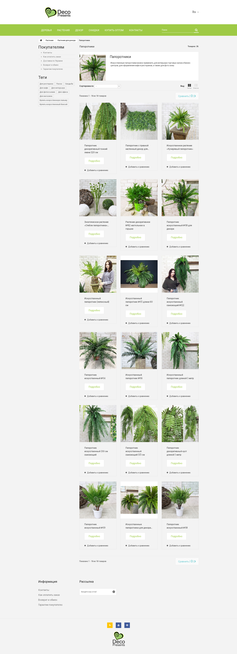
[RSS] (110, 625)
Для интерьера (58, 88)
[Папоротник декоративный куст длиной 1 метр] (180, 423)
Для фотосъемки (47, 92)
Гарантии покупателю (53, 69)
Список (196, 88)
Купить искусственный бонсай (53, 104)
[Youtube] (118, 625)
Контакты (47, 53)
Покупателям (51, 47)
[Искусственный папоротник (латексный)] (97, 274)
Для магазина (46, 96)
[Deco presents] (64, 12)
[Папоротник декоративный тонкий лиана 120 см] (97, 121)
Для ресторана (46, 84)
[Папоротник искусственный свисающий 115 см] (139, 423)
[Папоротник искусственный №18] (180, 500)
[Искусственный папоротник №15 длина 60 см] (139, 274)
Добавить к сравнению (97, 170)
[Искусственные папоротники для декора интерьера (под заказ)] (139, 500)
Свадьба (69, 84)
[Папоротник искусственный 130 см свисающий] (97, 423)
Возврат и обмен (50, 65)
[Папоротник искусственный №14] (97, 350)
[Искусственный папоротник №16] (139, 350)
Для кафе (44, 88)
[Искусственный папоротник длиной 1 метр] (180, 350)
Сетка (189, 88)
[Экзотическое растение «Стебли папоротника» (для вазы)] (97, 197)
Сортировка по (86, 86)
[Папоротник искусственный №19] (97, 500)
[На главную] (41, 40)
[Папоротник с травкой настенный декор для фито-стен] (139, 121)
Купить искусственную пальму (53, 100)
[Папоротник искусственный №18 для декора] (180, 197)
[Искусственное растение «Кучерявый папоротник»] (180, 121)
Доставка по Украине (53, 61)
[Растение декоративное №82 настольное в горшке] (139, 197)
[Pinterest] (127, 625)
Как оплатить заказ (52, 57)
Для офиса (63, 92)
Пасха (59, 84)
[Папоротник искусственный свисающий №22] (180, 274)
